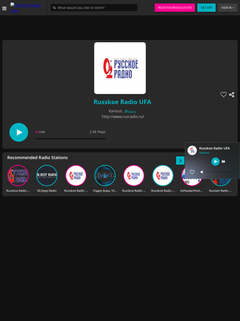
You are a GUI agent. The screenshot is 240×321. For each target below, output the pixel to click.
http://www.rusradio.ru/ (123, 116)
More (132, 112)
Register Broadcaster (174, 8)
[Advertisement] (120, 25)
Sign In (226, 8)
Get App (206, 8)
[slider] (221, 172)
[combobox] (95, 7)
